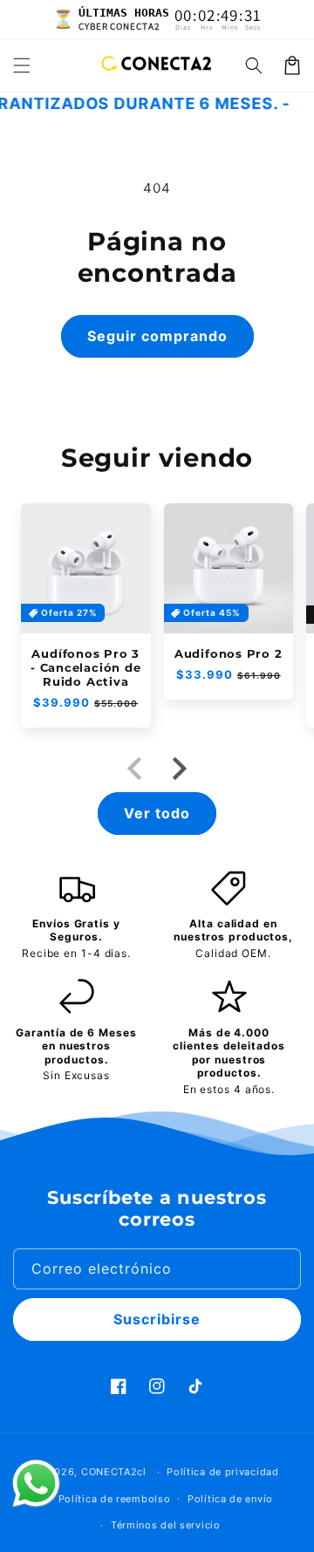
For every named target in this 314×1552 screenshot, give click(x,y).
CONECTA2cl (114, 1472)
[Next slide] (178, 768)
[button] (22, 65)
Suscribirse (157, 1319)
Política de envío (230, 1499)
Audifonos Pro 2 (228, 653)
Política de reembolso (114, 1499)
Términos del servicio (166, 1525)
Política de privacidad (222, 1472)
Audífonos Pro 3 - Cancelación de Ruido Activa (85, 667)
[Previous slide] (136, 768)
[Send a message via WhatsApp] (36, 1483)
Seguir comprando (157, 336)
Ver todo (157, 813)
